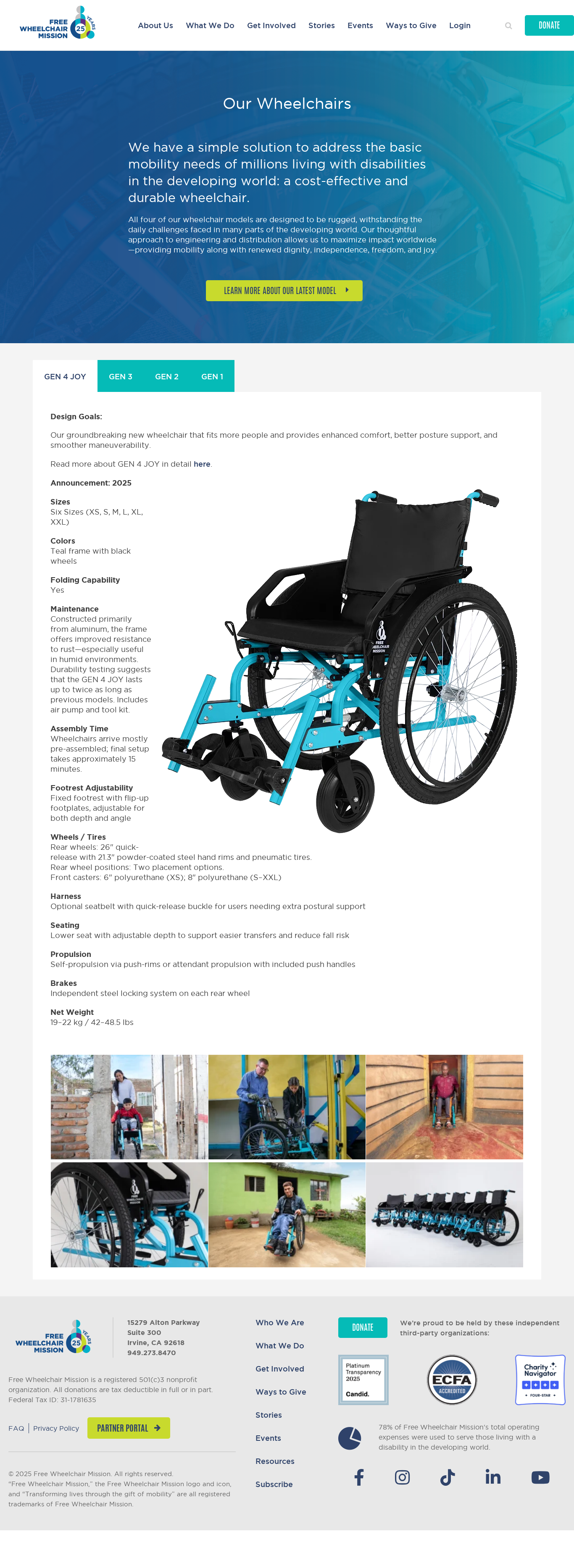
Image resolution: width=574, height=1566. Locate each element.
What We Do (210, 25)
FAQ (16, 1428)
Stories (321, 25)
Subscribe (274, 1484)
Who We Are (279, 1322)
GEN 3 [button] (120, 376)
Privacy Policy (56, 1428)
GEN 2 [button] (167, 376)
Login (460, 25)
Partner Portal (122, 1429)
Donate (549, 26)
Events (360, 25)
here (202, 464)
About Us (155, 25)
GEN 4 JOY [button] (65, 376)
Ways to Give (411, 25)
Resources (275, 1461)
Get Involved (271, 25)
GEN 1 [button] (212, 376)
